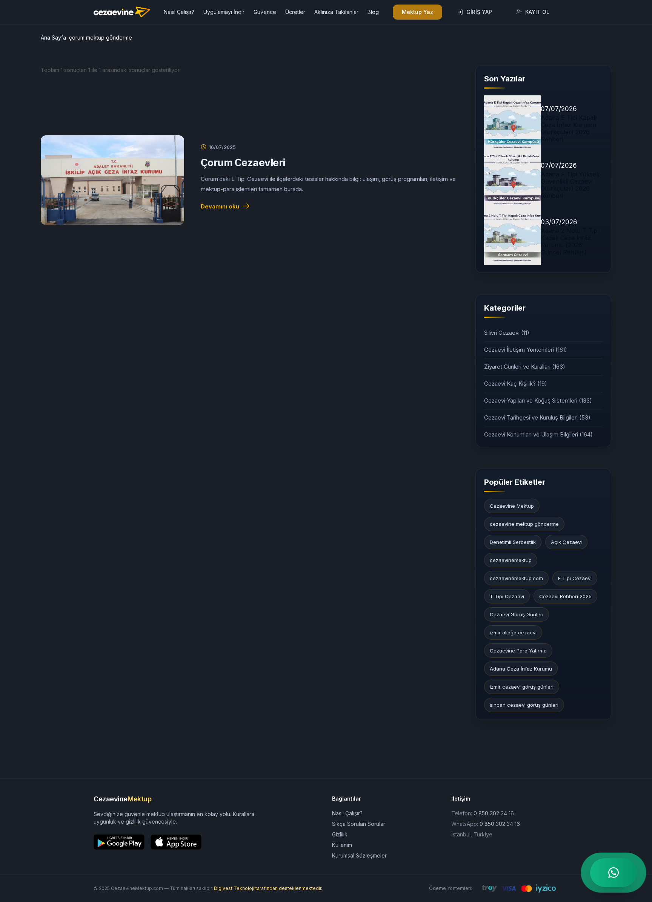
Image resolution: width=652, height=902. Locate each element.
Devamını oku (220, 206)
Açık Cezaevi (566, 542)
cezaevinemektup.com (516, 578)
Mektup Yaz (417, 12)
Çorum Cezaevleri (243, 162)
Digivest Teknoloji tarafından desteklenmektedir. (268, 888)
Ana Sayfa (53, 37)
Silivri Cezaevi (506, 332)
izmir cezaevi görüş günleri (522, 687)
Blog (373, 12)
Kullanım (342, 845)
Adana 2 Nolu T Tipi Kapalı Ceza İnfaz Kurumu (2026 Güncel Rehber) (569, 241)
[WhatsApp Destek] (613, 872)
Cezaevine (122, 799)
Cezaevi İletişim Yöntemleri (525, 349)
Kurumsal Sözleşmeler (359, 855)
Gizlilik (340, 834)
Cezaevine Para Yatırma (518, 651)
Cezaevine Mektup (512, 506)
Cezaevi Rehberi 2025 (565, 596)
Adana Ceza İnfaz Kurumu (521, 669)
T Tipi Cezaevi (507, 596)
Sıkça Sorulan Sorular (358, 824)
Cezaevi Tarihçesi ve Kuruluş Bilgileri (537, 417)
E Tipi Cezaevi (575, 578)
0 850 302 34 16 (494, 813)
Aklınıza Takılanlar (336, 12)
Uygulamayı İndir (223, 12)
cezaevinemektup (511, 560)
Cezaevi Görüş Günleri (516, 614)
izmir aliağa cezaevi (513, 632)
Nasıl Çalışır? (179, 12)
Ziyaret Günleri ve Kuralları (524, 366)
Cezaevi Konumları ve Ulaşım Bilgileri (538, 434)
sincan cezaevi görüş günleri (524, 705)
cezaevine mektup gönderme (524, 524)
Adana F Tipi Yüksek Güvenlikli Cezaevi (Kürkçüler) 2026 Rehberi (570, 185)
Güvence (265, 12)
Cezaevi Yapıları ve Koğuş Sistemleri (538, 400)
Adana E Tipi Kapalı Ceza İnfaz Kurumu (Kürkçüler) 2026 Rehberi (569, 128)
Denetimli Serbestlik (513, 542)
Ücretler (295, 12)
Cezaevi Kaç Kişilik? (515, 383)
